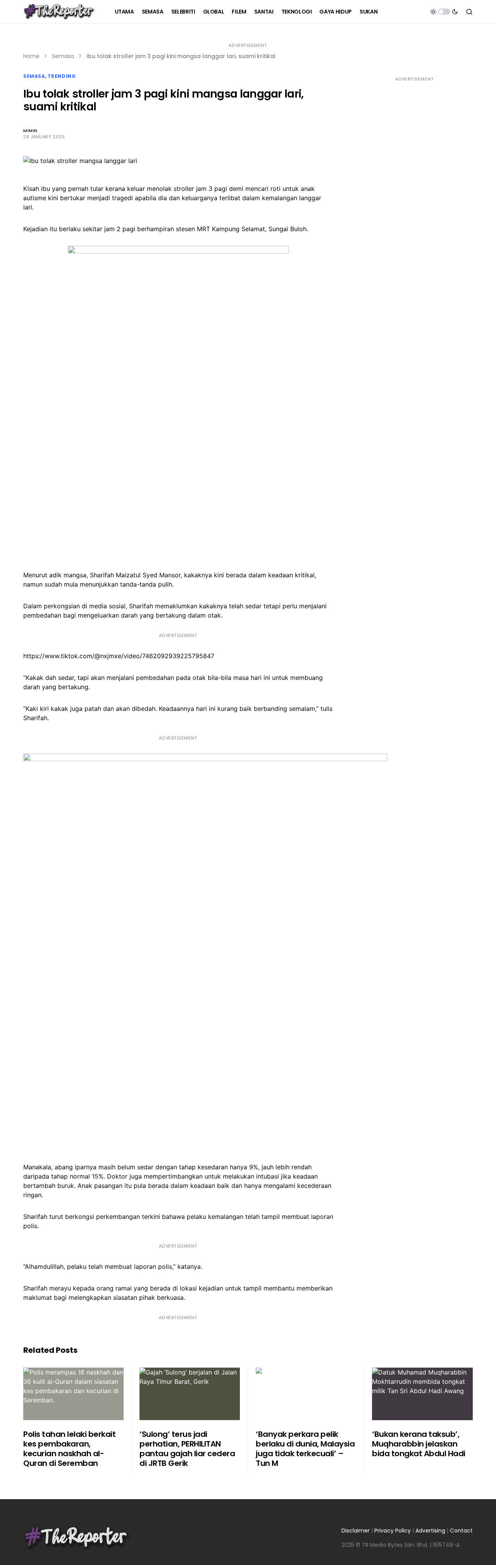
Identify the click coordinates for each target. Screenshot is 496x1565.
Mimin (30, 130)
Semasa (63, 56)
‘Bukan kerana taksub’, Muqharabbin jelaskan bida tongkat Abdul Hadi (418, 1444)
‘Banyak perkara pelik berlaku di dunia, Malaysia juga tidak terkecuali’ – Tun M (305, 1449)
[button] (444, 11)
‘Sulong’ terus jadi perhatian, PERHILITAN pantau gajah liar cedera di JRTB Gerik (187, 1449)
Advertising (430, 1530)
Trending (62, 76)
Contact (461, 1530)
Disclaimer (355, 1530)
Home (31, 56)
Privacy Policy (392, 1530)
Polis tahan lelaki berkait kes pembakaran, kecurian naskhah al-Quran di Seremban (69, 1449)
